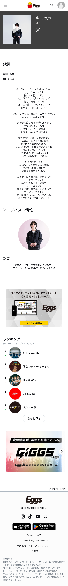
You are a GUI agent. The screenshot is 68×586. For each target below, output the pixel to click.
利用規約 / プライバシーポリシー (34, 545)
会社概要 (34, 550)
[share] (38, 30)
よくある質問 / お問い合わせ (34, 540)
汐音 (38, 23)
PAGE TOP (58, 489)
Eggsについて (34, 535)
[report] (43, 30)
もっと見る (34, 418)
